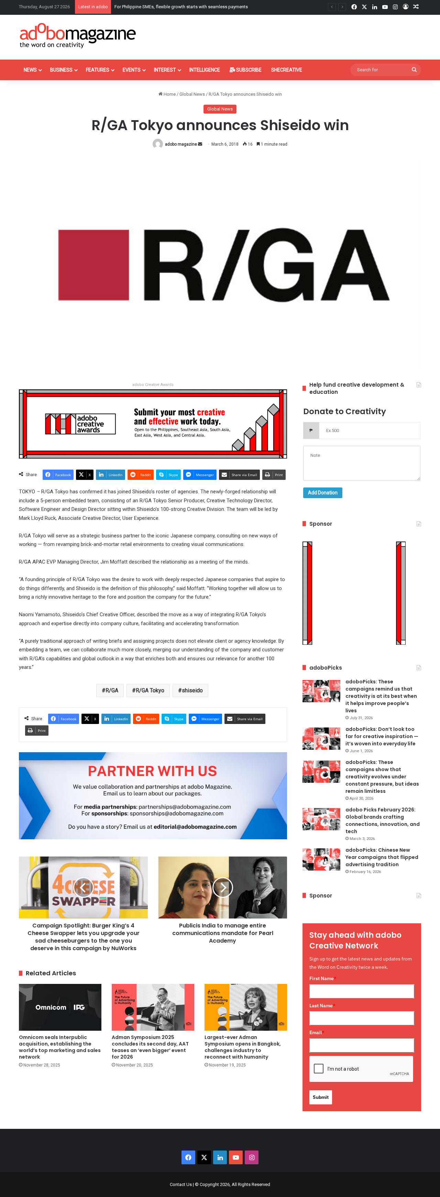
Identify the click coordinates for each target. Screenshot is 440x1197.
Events (132, 70)
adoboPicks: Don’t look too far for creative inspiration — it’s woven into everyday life (381, 736)
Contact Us (181, 1184)
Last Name (322, 1005)
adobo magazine (181, 144)
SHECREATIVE (286, 70)
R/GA (112, 690)
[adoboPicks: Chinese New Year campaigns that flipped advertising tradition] (321, 859)
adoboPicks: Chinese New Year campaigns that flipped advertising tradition (381, 857)
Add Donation (323, 492)
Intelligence (204, 70)
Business (61, 70)
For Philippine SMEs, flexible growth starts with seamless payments (181, 6)
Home (169, 94)
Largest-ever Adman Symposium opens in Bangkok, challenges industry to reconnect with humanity (243, 1047)
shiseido (192, 690)
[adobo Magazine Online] (78, 35)
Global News (192, 94)
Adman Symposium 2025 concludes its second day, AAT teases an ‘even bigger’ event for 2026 (150, 1047)
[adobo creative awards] (153, 423)
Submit (321, 1097)
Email (316, 1032)
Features (97, 70)
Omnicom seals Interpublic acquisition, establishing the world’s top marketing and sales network (60, 1047)
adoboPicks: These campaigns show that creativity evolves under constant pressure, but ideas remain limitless (382, 777)
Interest (165, 70)
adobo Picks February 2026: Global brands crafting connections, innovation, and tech (382, 820)
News (30, 70)
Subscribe (248, 70)
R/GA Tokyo (150, 690)
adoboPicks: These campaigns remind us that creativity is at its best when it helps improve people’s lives (381, 696)
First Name (323, 978)
